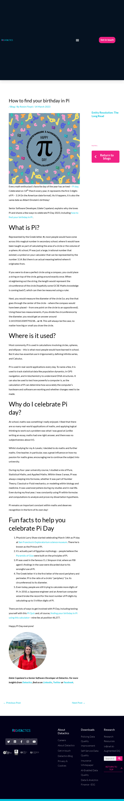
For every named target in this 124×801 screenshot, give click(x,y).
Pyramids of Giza (25, 555)
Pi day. (75, 186)
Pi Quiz (31, 613)
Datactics (27, 682)
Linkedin (47, 682)
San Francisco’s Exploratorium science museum (42, 542)
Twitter (57, 682)
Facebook (68, 682)
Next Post (78, 702)
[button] (77, 40)
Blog (12, 106)
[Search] (119, 758)
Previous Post (12, 702)
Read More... (95, 145)
